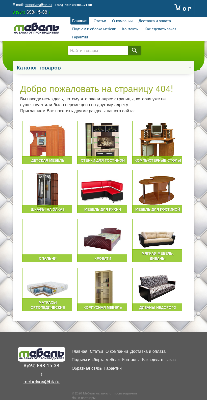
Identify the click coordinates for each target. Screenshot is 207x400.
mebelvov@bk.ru (38, 4)
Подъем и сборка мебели (94, 28)
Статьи (100, 20)
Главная (80, 20)
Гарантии (80, 36)
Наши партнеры (83, 397)
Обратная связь (87, 368)
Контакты (130, 28)
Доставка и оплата (155, 20)
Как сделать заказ (160, 28)
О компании (122, 20)
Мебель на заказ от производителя (110, 393)
